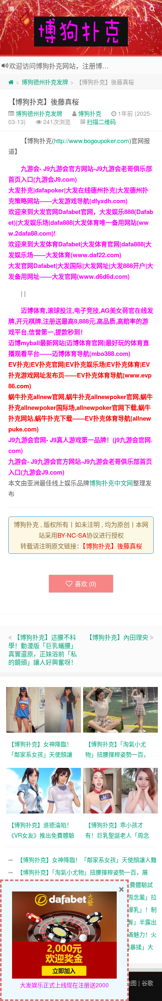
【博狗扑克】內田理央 (117, 637)
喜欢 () (85, 583)
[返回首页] (11, 82)
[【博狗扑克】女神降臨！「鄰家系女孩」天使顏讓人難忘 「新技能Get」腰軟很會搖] (44, 709)
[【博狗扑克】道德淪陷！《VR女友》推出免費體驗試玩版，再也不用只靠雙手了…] (44, 790)
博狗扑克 (89, 113)
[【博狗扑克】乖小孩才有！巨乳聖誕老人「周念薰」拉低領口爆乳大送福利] (121, 790)
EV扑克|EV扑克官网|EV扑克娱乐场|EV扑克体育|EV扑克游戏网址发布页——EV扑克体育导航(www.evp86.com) (80, 375)
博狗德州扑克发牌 (45, 82)
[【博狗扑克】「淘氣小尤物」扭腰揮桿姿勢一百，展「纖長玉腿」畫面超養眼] (121, 709)
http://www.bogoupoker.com (91, 140)
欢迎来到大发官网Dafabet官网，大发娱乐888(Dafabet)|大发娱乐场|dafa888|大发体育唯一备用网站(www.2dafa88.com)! (80, 222)
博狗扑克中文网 (111, 482)
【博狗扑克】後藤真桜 (43, 101)
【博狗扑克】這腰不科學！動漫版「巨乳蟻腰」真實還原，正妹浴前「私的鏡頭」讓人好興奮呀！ (42, 649)
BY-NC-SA (71, 535)
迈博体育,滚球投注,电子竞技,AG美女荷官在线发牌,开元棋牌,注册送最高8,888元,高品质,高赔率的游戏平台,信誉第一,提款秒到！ (80, 321)
